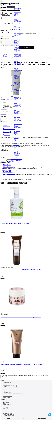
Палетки (13, 91)
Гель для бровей (17, 55)
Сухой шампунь (17, 129)
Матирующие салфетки (17, 84)
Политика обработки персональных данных (13, 393)
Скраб (15, 148)
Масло (15, 136)
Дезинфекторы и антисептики (17, 144)
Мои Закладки (6, 402)
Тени (15, 31)
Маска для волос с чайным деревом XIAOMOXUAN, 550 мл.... (15, 223)
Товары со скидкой (7, 404)
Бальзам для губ (17, 97)
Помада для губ (17, 24)
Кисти (12, 57)
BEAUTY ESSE (5, 376)
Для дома (10, 156)
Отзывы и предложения (8, 415)
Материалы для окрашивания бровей (17, 39)
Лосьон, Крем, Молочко (17, 154)
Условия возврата (7, 394)
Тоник (15, 125)
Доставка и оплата (7, 392)
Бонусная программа (7, 413)
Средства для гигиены (16, 150)
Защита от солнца (17, 98)
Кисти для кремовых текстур (18, 62)
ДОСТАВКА (7, 170)
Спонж (15, 79)
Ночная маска (17, 114)
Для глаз (15, 92)
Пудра (15, 15)
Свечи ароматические (16, 160)
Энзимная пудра (17, 104)
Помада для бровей (18, 52)
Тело (12, 141)
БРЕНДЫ (6, 163)
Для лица (16, 93)
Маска (15, 110)
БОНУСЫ (6, 168)
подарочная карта (9, 174)
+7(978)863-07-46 (7, 382)
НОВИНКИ (7, 165)
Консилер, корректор (16, 14)
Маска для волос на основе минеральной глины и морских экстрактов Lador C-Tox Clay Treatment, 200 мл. (25, 375)
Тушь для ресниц (17, 33)
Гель (15, 115)
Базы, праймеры (17, 8)
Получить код (26, 47)
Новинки (5, 405)
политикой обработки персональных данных (45, 50)
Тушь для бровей (17, 56)
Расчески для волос (18, 124)
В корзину (3, 232)
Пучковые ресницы (18, 86)
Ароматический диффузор (17, 157)
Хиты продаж (6, 407)
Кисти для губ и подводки (17, 67)
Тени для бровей (17, 54)
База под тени (17, 29)
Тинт (15, 26)
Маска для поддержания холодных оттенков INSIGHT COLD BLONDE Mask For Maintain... (22, 269)
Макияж (10, 6)
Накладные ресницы (16, 88)
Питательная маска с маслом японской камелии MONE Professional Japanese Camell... (21, 317)
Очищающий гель (18, 106)
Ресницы (13, 85)
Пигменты (16, 30)
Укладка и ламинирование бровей (17, 44)
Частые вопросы (6, 397)
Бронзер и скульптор (16, 17)
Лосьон (15, 139)
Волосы (12, 122)
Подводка (16, 35)
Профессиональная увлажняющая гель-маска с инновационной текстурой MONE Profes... (22, 364)
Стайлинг (16, 133)
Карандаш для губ (18, 27)
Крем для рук (16, 155)
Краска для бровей (18, 47)
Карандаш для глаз (18, 34)
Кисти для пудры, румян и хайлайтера (18, 59)
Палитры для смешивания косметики (16, 77)
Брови (12, 36)
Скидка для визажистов (8, 414)
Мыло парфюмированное (16, 159)
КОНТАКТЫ (7, 172)
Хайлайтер (16, 20)
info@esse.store (6, 384)
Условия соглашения (7, 396)
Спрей (15, 135)
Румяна (15, 19)
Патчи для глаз (17, 111)
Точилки (15, 80)
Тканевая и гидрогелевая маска (18, 113)
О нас (4, 391)
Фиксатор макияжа (18, 21)
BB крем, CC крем (18, 9)
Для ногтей (16, 146)
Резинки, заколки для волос (17, 128)
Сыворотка (16, 107)
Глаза (12, 28)
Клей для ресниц (17, 90)
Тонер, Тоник (17, 119)
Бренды (4, 403)
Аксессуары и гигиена (16, 73)
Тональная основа (17, 12)
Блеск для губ (17, 23)
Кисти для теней (17, 63)
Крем (15, 99)
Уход (9, 94)
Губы (12, 22)
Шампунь (16, 126)
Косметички (11, 161)
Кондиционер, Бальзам (17, 132)
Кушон (15, 10)
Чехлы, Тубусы (17, 82)
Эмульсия (16, 108)
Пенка (15, 100)
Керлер (15, 75)
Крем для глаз (17, 105)
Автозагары (16, 142)
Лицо (12, 7)
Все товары (5, 408)
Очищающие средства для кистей (18, 70)
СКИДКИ (6, 166)
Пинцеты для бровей (16, 42)
